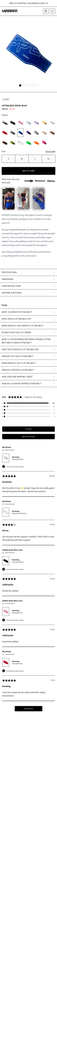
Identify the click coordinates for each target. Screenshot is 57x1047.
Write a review (28, 436)
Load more (28, 709)
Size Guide (50, 151)
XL (48, 158)
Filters (28, 429)
